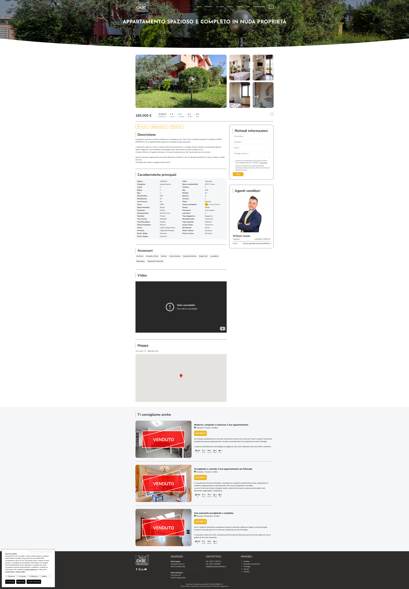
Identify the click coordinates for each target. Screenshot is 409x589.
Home (199, 6)
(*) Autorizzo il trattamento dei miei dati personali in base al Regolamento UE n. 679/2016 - (251, 162)
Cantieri (246, 571)
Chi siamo (220, 6)
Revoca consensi (206, 586)
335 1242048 (214, 564)
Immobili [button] (208, 6)
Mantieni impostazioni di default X (41, 552)
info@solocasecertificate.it (216, 566)
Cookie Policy (9, 572)
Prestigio (246, 566)
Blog (248, 6)
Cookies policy (195, 586)
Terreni (246, 569)
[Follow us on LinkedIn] (142, 569)
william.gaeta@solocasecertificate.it (256, 243)
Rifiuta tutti (20, 582)
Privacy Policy (263, 163)
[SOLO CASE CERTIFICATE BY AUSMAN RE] (142, 7)
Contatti (239, 6)
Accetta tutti (10, 582)
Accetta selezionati (34, 582)
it (271, 7)
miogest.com (224, 586)
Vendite (246, 561)
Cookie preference (31, 569)
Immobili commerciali (251, 564)
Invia (238, 174)
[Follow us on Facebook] (136, 569)
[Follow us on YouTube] (145, 569)
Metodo (230, 6)
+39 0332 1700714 (262, 239)
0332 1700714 (215, 561)
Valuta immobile (259, 6)
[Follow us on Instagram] (139, 569)
